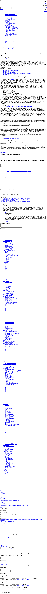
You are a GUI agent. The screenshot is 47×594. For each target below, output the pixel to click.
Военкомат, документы (9, 239)
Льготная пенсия (8, 354)
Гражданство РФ (8, 286)
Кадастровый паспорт (9, 279)
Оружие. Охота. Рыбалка (10, 29)
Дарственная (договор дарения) (11, 298)
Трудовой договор (8, 393)
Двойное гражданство (9, 285)
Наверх (1, 550)
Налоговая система (8, 321)
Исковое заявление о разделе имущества (11, 138)
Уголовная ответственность (10, 339)
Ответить (4, 212)
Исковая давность (8, 434)
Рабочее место (8, 387)
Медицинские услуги (9, 477)
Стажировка (7, 391)
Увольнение (7, 396)
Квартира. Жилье (8, 25)
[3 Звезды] (11, 189)
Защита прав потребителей (10, 363)
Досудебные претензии (9, 432)
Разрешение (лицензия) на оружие (11, 344)
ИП (5, 253)
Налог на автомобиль (9, 458)
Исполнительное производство (11, 436)
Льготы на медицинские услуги (11, 476)
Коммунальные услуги (9, 303)
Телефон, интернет (8, 295)
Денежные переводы (9, 244)
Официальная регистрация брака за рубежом (11, 70)
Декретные (7, 410)
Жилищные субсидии (9, 313)
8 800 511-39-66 (3, 151)
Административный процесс (10, 430)
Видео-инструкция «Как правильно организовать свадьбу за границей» (17, 73)
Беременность (7, 406)
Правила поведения (9, 366)
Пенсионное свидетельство (10, 356)
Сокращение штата (8, 390)
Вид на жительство (9, 293)
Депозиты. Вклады (8, 246)
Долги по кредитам (9, 247)
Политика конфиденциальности (9, 540)
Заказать (35, 578)
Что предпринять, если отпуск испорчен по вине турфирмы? (19, 171)
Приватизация (8, 310)
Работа (6, 388)
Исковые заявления (9, 435)
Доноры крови (8, 474)
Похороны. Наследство (9, 33)
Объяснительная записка (10, 379)
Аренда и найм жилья (9, 297)
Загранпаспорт (8, 352)
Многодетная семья (9, 416)
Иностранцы (7, 24)
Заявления (7, 272)
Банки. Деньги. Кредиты (10, 14)
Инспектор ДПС (8, 455)
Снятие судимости (8, 338)
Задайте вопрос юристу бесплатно (9, 72)
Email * (1, 163)
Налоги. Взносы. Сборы (10, 26)
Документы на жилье (9, 300)
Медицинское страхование (10, 478)
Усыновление (7, 427)
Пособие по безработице (10, 382)
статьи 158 (13, 79)
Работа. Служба (8, 35)
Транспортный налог (9, 328)
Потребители (7, 32)
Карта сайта (5, 541)
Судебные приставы (9, 438)
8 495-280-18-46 (20, 186)
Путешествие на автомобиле (10, 348)
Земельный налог (8, 329)
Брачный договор (8, 408)
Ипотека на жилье (8, 248)
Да (22, 589)
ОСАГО (6, 460)
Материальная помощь (9, 377)
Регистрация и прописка (10, 311)
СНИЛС (6, 270)
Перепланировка (8, 308)
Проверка (7, 259)
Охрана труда (7, 380)
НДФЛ (6, 326)
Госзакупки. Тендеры (9, 17)
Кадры (6, 374)
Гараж (6, 276)
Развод (6, 423)
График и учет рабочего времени (11, 371)
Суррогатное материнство (10, 425)
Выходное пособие (8, 397)
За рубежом (7, 351)
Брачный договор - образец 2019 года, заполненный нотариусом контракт (17, 106)
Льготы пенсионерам (9, 355)
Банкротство (7, 251)
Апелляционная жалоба (9, 431)
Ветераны (7, 238)
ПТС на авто (7, 465)
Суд (6, 437)
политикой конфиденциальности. (13, 516)
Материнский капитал (9, 415)
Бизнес (6, 252)
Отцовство (7, 419)
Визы (6, 350)
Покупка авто (7, 462)
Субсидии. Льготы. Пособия (10, 41)
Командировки (8, 375)
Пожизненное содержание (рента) (11, 309)
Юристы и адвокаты (9, 342)
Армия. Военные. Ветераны (10, 13)
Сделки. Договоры (8, 36)
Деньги (6, 245)
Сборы (6, 327)
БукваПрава (5, 264)
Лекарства (7, 475)
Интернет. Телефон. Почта (10, 23)
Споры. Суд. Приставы (9, 38)
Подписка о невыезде (9, 335)
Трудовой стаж (8, 394)
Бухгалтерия (7, 16)
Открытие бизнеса (8, 257)
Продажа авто (7, 464)
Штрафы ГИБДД (8, 467)
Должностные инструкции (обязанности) (13, 370)
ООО (6, 256)
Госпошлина (7, 316)
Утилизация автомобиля (10, 468)
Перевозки (7, 258)
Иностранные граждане (9, 291)
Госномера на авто (8, 454)
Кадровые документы (9, 373)
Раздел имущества (8, 422)
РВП (6, 292)
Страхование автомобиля (10, 442)
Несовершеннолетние (9, 418)
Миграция (7, 287)
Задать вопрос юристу (8, 48)
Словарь (4, 44)
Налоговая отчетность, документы (12, 320)
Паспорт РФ (7, 288)
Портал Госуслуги (8, 282)
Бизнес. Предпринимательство (11, 15)
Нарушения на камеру (9, 459)
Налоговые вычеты (9, 325)
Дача (6, 274)
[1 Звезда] (2, 189)
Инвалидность (8, 448)
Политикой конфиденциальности (14, 230)
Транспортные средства (9, 42)
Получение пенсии (8, 357)
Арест (6, 332)
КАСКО (6, 456)
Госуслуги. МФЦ (8, 18)
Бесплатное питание (9, 407)
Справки (6, 289)
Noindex (4, 340)
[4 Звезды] (15, 189)
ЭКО (6, 413)
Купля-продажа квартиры (10, 304)
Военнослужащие (8, 240)
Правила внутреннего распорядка (11, 383)
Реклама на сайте (6, 537)
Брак (6, 409)
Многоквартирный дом (9, 306)
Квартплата (7, 305)
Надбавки (7, 378)
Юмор (4, 45)
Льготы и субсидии (9, 449)
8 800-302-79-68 (3, 6)
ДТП (6, 452)
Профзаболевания (8, 386)
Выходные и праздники (9, 398)
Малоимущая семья (9, 414)
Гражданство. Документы (10, 19)
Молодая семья (8, 417)
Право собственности (9, 463)
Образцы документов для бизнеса (11, 255)
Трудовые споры (8, 395)
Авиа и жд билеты (8, 346)
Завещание (7, 271)
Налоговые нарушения (9, 323)
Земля (6, 280)
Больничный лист (8, 473)
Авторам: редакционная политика (9, 538)
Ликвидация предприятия (10, 376)
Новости (4, 11)
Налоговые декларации (9, 322)
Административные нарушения (11, 331)
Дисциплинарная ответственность (12, 333)
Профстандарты (8, 385)
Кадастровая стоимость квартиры (11, 302)
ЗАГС (6, 428)
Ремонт (6, 312)
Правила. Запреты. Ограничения (11, 34)
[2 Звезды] (7, 189)
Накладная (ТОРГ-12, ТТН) (10, 254)
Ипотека (6, 301)
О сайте (4, 536)
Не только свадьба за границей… (9, 71)
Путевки (6, 349)
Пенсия (6, 31)
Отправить (3, 228)
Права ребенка (8, 420)
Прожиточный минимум (10, 421)
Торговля (7, 261)
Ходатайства (7, 433)
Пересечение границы (9, 347)
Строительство (8, 40)
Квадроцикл (7, 457)
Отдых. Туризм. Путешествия (11, 30)
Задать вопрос (3, 152)
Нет (24, 589)
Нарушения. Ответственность (11, 27)
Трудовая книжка (8, 392)
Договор (6, 403)
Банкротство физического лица (11, 243)
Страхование (7, 39)
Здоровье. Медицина (9, 22)
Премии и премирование (10, 384)
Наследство (7, 360)
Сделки (6, 260)
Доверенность (8, 266)
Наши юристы (5, 46)
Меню (1, 9)
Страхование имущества (10, 443)
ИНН (6, 268)
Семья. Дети (7, 37)
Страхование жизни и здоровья (11, 444)
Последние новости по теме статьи (9, 74)
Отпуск (6, 381)
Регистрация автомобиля (10, 466)
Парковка (7, 461)
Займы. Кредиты (8, 249)
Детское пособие (8, 412)
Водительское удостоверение (10, 469)
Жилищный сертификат (9, 314)
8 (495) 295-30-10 (11, 549)
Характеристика (8, 267)
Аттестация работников (9, 369)
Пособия (6, 450)
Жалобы (6, 439)
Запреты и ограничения (9, 367)
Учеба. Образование (9, 43)
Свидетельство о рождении (10, 426)
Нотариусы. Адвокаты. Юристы (11, 28)
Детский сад (7, 411)
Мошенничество (8, 334)
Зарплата (7, 401)
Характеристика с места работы (11, 372)
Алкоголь (7, 365)
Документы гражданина (10, 284)
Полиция (7, 336)
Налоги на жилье (8, 307)
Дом (6, 275)
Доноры (6, 447)
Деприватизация (8, 299)
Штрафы (6, 337)
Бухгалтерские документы (10, 263)
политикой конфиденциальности (22, 579)
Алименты (7, 405)
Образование (7, 471)
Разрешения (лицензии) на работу (11, 389)
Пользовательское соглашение (9, 539)
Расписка (7, 269)
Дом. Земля (7, 21)
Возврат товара (8, 362)
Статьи (4, 12)
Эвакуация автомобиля (9, 453)
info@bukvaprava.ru (12, 548)
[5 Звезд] (19, 189)
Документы (7, 20)
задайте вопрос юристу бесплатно (7, 187)
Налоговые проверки (9, 324)
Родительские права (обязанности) (12, 424)
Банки (6, 242)
